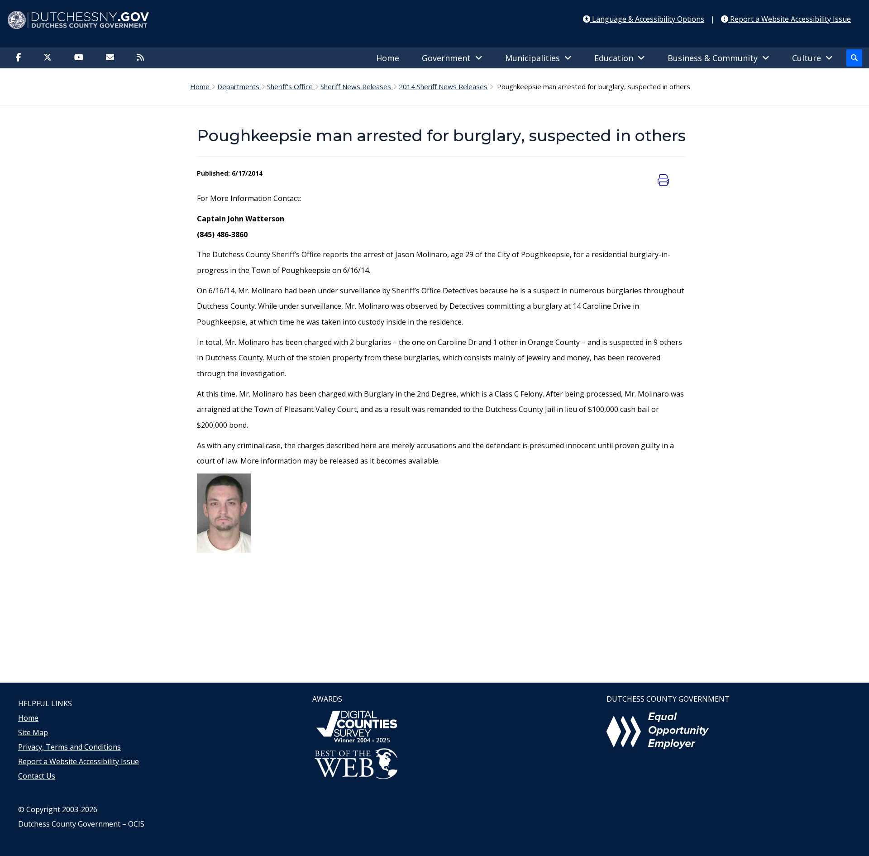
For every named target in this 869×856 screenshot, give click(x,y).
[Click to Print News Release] (664, 179)
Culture (809, 58)
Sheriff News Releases (356, 86)
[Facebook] (20, 58)
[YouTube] (81, 58)
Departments (239, 86)
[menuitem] (390, 58)
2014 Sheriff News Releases (443, 86)
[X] (49, 58)
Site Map (33, 732)
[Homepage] (434, 20)
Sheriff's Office (291, 86)
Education (616, 58)
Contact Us (36, 776)
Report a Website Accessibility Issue (78, 761)
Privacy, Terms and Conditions (69, 747)
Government (448, 58)
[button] (854, 58)
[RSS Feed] (143, 58)
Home (387, 58)
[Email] (112, 58)
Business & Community (715, 58)
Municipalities (534, 58)
